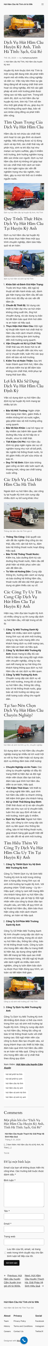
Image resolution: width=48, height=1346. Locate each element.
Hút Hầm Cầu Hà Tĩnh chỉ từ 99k (18, 4)
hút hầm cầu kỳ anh (14, 1088)
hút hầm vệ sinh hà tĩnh (16, 1092)
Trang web (9, 1236)
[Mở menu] (42, 4)
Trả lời (6, 1153)
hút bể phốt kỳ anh (14, 1079)
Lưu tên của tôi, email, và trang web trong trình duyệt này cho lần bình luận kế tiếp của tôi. (25, 1252)
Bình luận (10, 1180)
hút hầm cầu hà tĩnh (14, 1083)
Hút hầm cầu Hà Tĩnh (15, 61)
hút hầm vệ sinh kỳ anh (16, 1097)
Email (7, 1223)
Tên (7, 1211)
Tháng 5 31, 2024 (12, 1139)
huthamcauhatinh (29, 58)
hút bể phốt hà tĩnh (14, 1074)
